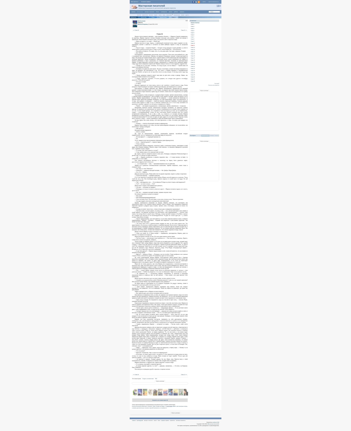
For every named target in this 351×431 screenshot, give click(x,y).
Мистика (151, 15)
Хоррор (155, 15)
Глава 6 (192, 34)
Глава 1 (192, 24)
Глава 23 (193, 70)
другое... (187, 15)
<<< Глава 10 (136, 30)
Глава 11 (193, 45)
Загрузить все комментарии (160, 400)
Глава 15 (193, 53)
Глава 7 (192, 37)
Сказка (160, 15)
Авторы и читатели (148, 420)
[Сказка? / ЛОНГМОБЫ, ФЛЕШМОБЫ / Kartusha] (145, 395)
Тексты (216, 135)
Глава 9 (192, 41)
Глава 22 (193, 68)
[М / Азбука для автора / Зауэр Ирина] (150, 395)
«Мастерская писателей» (213, 424)
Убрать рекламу (160, 381)
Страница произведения (213, 85)
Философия (169, 15)
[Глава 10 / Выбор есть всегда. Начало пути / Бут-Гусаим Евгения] (181, 395)
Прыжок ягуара (141, 20)
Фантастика (145, 15)
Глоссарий (217, 83)
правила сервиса (165, 420)
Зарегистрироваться (213, 1)
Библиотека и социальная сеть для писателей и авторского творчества (157, 8)
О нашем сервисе (146, 1)
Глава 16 (193, 55)
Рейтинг (176, 11)
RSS (156, 378)
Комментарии (205, 135)
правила (182, 11)
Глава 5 (192, 32)
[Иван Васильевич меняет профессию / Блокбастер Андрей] (186, 395)
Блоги (157, 11)
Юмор (164, 15)
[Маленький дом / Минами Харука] (160, 395)
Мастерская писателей (151, 5)
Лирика (182, 15)
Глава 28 (193, 81)
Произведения (140, 420)
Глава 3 (192, 28)
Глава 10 (193, 43)
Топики (212, 135)
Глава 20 (193, 64)
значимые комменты (180, 420)
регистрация (169, 406)
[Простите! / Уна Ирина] (140, 395)
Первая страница (195, 22)
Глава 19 (193, 62)
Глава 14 (193, 51)
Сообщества (164, 11)
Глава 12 (193, 47)
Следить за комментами (148, 378)
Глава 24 (193, 72)
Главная (134, 420)
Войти (204, 1)
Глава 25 (193, 74)
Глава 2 (192, 26)
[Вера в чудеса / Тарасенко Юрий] (175, 395)
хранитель (172, 420)
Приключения (177, 15)
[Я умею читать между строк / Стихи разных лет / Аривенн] (165, 395)
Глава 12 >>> (184, 30)
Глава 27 (193, 79)
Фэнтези (139, 15)
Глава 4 (192, 30)
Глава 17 (193, 58)
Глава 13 (193, 49)
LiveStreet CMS (215, 422)
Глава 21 (193, 66)
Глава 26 (193, 76)
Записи (170, 11)
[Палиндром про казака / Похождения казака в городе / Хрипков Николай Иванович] (135, 395)
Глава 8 (192, 39)
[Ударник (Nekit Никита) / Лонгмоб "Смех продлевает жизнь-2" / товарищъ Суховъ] (155, 395)
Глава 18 (193, 60)
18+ (218, 5)
